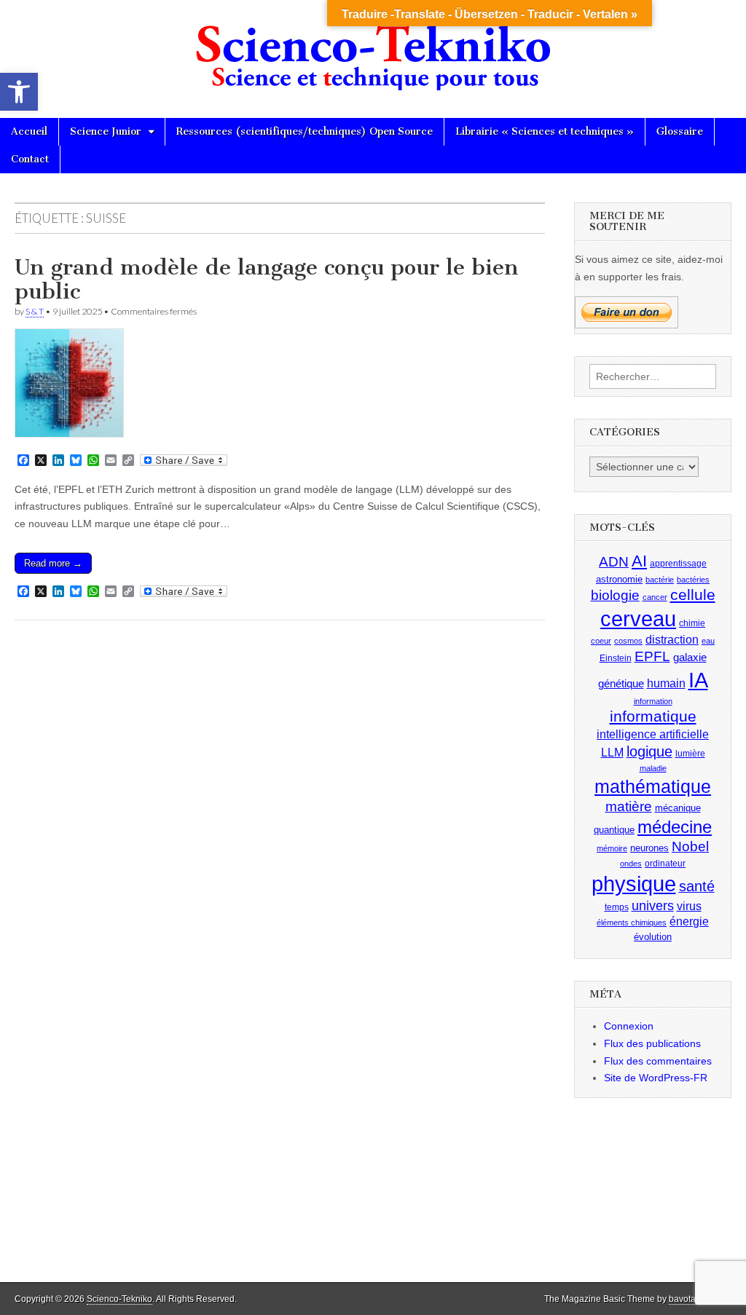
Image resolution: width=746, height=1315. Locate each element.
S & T (34, 311)
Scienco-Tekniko (119, 1299)
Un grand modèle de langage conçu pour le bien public (267, 279)
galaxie (690, 657)
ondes (631, 863)
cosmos (628, 640)
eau (708, 640)
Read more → (53, 563)
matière (628, 806)
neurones (649, 847)
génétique (621, 684)
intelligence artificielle (653, 734)
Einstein (616, 658)
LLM (612, 752)
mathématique (652, 786)
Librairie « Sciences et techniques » (544, 131)
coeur (601, 640)
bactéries (693, 579)
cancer (655, 597)
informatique (653, 716)
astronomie (619, 579)
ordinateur (665, 863)
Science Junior (105, 131)
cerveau (638, 619)
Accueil (29, 131)
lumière (690, 754)
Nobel (690, 846)
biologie (615, 595)
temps (617, 907)
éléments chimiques (632, 922)
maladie (653, 768)
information (653, 701)
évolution (653, 936)
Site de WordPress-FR (655, 1077)
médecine (674, 827)
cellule (692, 595)
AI (639, 561)
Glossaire (679, 131)
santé (697, 886)
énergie (689, 921)
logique (649, 751)
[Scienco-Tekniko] (373, 48)
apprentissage (678, 563)
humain (666, 683)
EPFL (652, 656)
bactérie (659, 579)
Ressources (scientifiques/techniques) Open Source (304, 131)
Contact (30, 159)
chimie (692, 623)
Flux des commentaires (658, 1061)
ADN (614, 561)
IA (698, 680)
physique (634, 884)
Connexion (628, 1026)
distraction (672, 639)
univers (653, 906)
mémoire (612, 848)
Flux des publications (652, 1043)
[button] (19, 92)
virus (689, 906)
